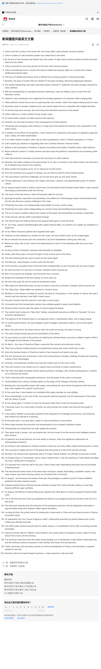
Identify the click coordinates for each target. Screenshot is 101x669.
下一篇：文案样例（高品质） (14, 566)
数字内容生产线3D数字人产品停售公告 (20, 586)
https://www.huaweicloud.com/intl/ (49, 3)
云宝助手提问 (9, 618)
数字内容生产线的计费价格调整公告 (19, 583)
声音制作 (47, 31)
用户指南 (37, 31)
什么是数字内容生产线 (13, 593)
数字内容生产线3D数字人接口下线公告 (20, 590)
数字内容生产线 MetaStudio (21, 31)
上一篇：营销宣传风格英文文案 (15, 562)
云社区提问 (21, 618)
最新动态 (8, 579)
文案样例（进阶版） (60, 31)
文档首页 (5, 31)
